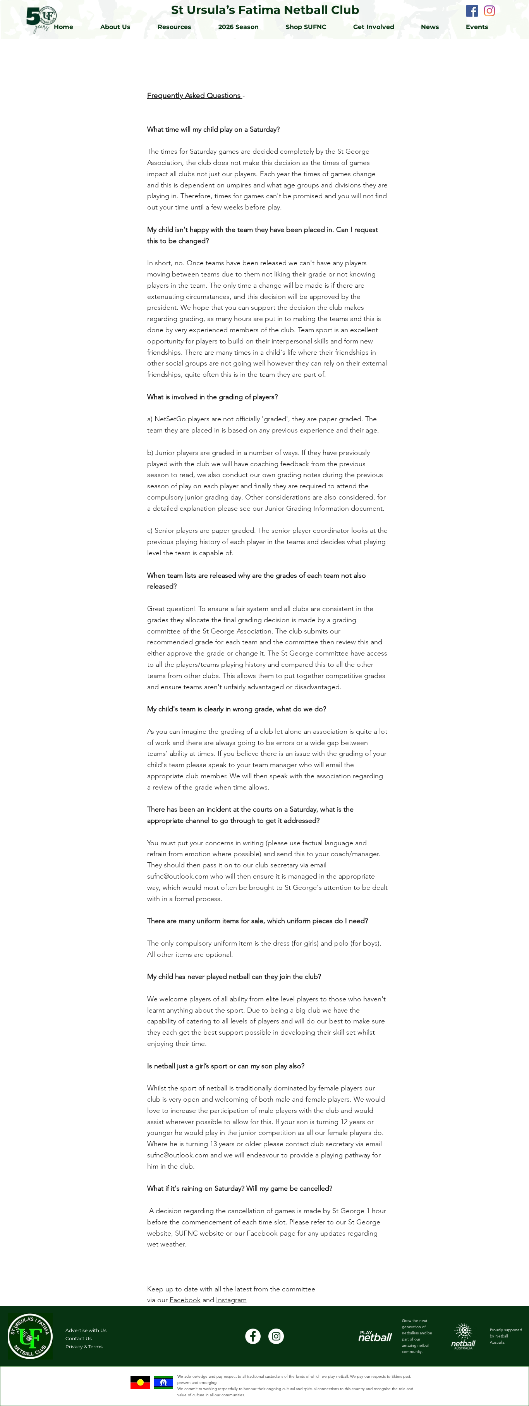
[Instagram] (489, 11)
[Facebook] (472, 11)
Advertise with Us (85, 1330)
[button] (182, 27)
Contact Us (78, 1338)
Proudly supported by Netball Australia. (506, 1336)
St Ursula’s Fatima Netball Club (265, 10)
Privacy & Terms (84, 1346)
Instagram (231, 1300)
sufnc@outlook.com (177, 876)
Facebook (185, 1300)
